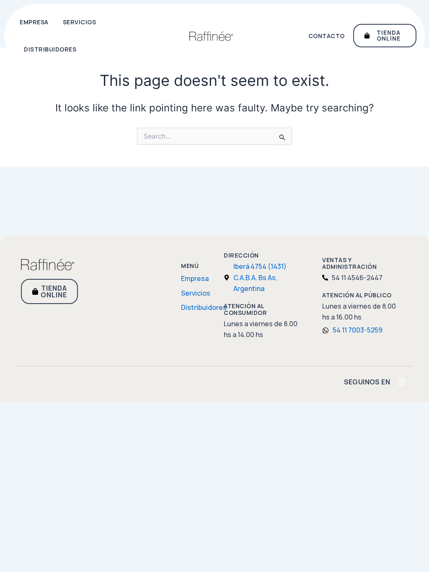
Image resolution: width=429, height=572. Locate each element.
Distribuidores (50, 49)
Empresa (34, 22)
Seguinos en (367, 381)
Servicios (79, 22)
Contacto (326, 36)
